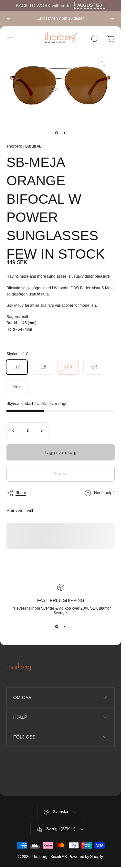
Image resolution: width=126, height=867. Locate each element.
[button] (89, 5)
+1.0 (17, 367)
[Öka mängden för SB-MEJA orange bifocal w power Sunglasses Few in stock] (41, 431)
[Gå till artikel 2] (64, 133)
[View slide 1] (57, 627)
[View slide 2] (64, 627)
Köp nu (60, 473)
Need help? (104, 492)
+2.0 (68, 367)
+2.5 (94, 367)
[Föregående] (9, 18)
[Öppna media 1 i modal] (103, 63)
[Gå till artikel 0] (57, 133)
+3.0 (17, 386)
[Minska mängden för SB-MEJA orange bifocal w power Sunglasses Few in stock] (13, 431)
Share (21, 492)
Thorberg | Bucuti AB (24, 146)
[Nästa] (112, 18)
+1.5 (43, 367)
